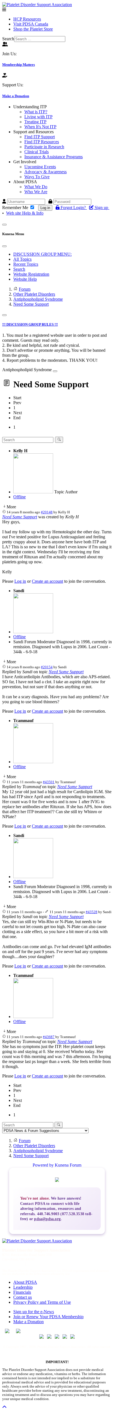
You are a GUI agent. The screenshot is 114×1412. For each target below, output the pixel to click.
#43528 (91, 912)
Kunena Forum (68, 1165)
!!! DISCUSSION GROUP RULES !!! (30, 324)
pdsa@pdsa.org (47, 1219)
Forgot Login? (74, 207)
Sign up (102, 207)
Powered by (43, 1165)
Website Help (25, 279)
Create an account (47, 581)
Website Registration (31, 274)
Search (8, 38)
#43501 (49, 782)
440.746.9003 (12, 1264)
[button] (30, 106)
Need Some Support (19, 516)
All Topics (22, 259)
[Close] (4, 246)
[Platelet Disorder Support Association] (37, 4)
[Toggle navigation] (4, 224)
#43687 (49, 1037)
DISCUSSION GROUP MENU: (42, 254)
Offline (19, 496)
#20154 (47, 667)
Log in (45, 208)
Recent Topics (25, 264)
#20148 (47, 512)
